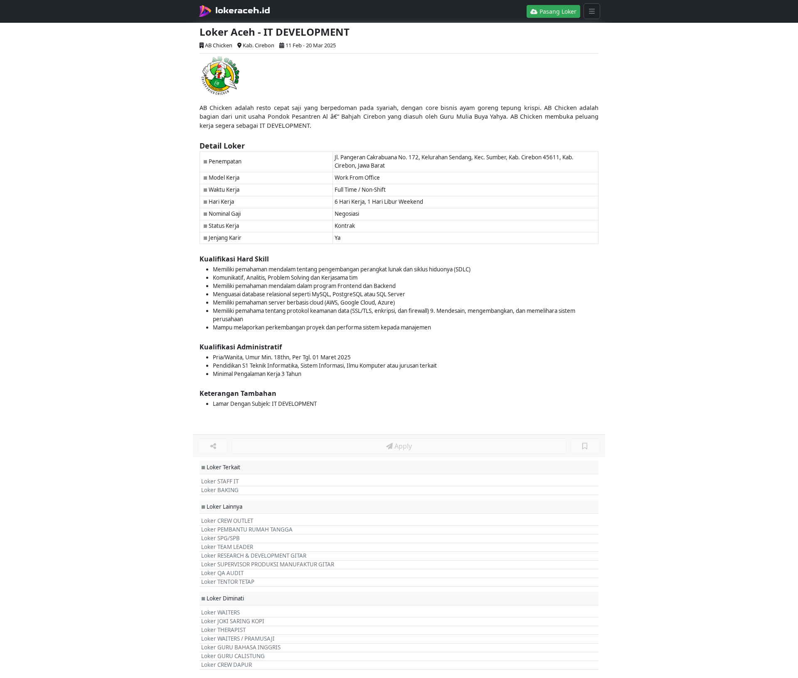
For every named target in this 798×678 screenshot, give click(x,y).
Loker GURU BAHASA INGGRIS (241, 647)
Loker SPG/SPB (220, 538)
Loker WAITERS (220, 612)
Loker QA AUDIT (222, 573)
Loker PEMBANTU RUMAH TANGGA (247, 529)
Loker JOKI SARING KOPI (232, 621)
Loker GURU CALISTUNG (233, 656)
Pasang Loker (557, 11)
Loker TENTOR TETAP (227, 581)
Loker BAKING (220, 490)
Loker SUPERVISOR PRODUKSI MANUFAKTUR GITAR (267, 564)
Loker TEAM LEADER (227, 547)
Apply (402, 446)
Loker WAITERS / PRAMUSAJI (238, 638)
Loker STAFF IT (220, 481)
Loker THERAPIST (223, 630)
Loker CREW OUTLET (227, 520)
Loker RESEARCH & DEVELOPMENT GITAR (253, 555)
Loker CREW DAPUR (226, 664)
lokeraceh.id (242, 10)
